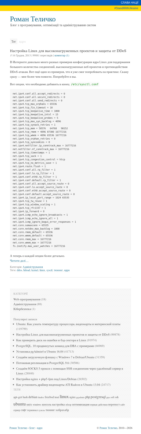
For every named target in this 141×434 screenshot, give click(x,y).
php (87, 397)
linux (42, 270)
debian (32, 397)
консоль (46, 404)
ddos (19, 270)
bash (25, 397)
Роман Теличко (33, 18)
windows (37, 404)
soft (112, 397)
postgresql (98, 396)
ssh (116, 397)
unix (29, 404)
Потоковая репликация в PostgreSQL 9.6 (42, 363)
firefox (41, 397)
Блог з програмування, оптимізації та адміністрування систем (53, 25)
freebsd (49, 397)
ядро (67, 270)
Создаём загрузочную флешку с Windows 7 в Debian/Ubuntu (55, 357)
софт (23, 410)
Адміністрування (33, 267)
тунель (41, 410)
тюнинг (58, 270)
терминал (32, 410)
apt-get (17, 397)
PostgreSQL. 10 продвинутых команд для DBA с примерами (55, 346)
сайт (122, 404)
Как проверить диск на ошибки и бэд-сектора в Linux (51, 340)
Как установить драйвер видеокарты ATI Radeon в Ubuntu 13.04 (58, 384)
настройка (58, 404)
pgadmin (80, 397)
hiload (26, 270)
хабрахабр (62, 410)
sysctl (49, 270)
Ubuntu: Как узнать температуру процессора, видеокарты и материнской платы (68, 324)
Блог (32, 428)
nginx (72, 397)
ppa (108, 397)
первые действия (98, 404)
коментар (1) (62, 55)
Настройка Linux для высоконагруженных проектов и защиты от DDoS (68, 50)
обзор (68, 404)
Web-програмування (26, 299)
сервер (16, 410)
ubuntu (19, 404)
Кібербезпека (22, 309)
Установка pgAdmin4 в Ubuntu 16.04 (39, 351)
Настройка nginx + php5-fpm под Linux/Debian (46, 379)
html (57, 397)
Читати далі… (19, 260)
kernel (34, 270)
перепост (114, 404)
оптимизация (80, 404)
